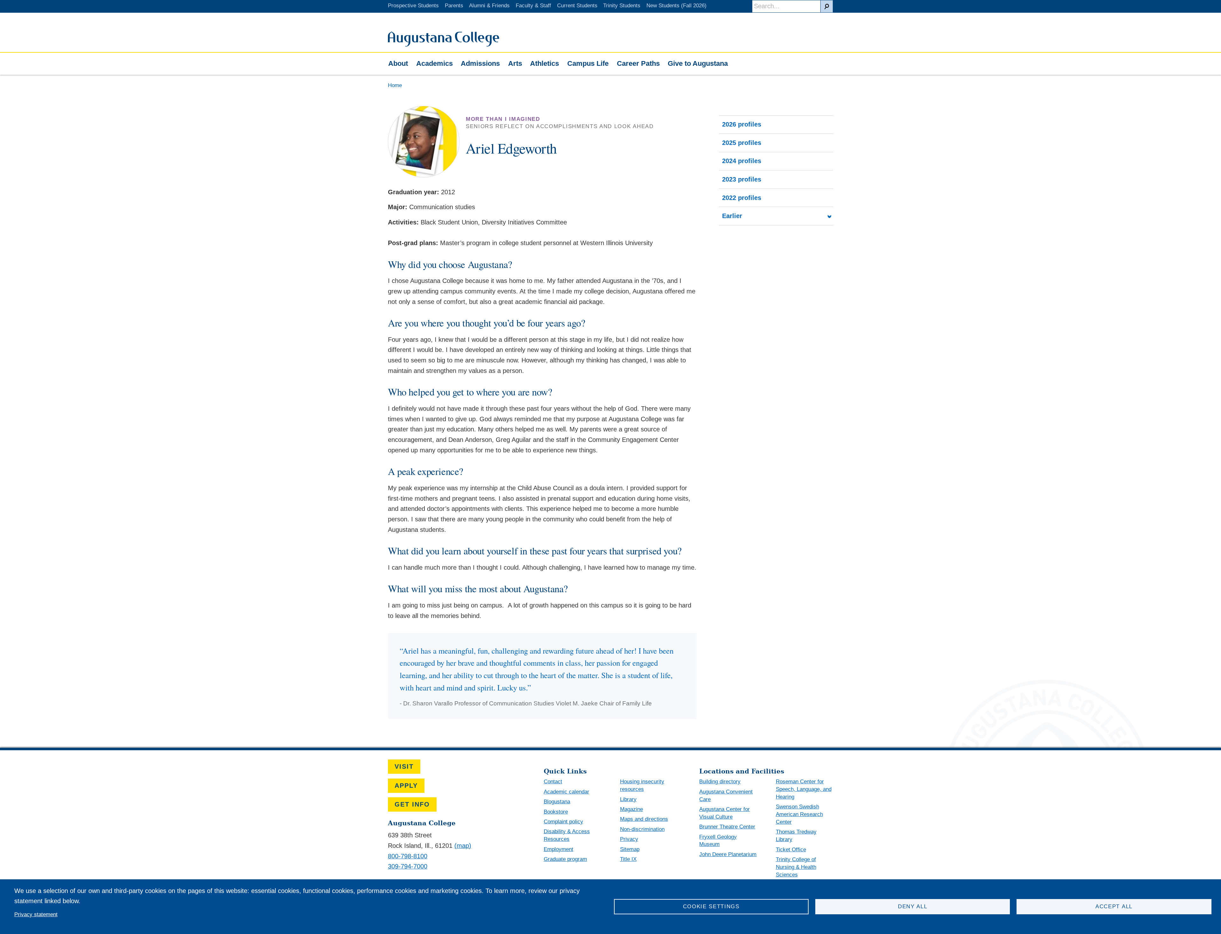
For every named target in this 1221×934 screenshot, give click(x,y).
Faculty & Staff (533, 6)
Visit (404, 766)
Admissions (480, 63)
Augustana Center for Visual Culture (724, 813)
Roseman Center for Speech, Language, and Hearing (803, 789)
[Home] (443, 44)
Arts (515, 63)
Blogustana (557, 802)
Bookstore (556, 812)
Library (628, 799)
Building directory (720, 782)
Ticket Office (791, 850)
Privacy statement (36, 914)
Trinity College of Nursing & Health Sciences (796, 867)
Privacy (629, 839)
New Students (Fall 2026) (676, 6)
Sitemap (629, 849)
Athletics (544, 63)
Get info (412, 804)
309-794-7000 (407, 866)
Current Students (577, 6)
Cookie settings (711, 906)
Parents (454, 6)
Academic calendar (566, 792)
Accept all (1114, 906)
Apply (406, 785)
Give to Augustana (698, 63)
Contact (553, 782)
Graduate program (565, 859)
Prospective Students (413, 6)
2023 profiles (741, 179)
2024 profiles (741, 160)
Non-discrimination (642, 829)
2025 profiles (741, 142)
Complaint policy (563, 822)
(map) (462, 845)
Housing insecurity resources (642, 785)
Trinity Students (621, 6)
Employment (558, 849)
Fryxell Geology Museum (718, 841)
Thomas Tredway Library (796, 835)
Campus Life (588, 63)
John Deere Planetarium (727, 854)
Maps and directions (644, 819)
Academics (434, 63)
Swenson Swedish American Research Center (799, 814)
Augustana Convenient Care (726, 795)
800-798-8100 (407, 856)
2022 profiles (741, 197)
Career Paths (638, 63)
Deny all (913, 906)
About (398, 63)
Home (395, 85)
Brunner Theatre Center (727, 827)
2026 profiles (741, 124)
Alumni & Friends (489, 6)
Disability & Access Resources (567, 835)
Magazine (631, 809)
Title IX (628, 859)
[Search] (826, 6)
